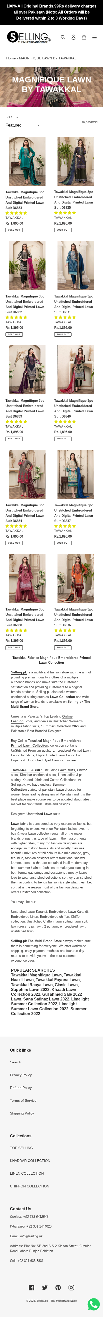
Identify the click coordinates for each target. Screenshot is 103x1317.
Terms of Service (23, 1100)
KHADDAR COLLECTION (30, 1161)
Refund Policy (21, 1088)
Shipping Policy (22, 1113)
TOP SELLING (21, 1148)
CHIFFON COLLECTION (29, 1186)
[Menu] (94, 37)
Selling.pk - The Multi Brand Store (56, 1300)
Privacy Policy (21, 1075)
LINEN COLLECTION (27, 1173)
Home (11, 58)
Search (15, 1062)
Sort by (12, 117)
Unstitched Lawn (39, 814)
